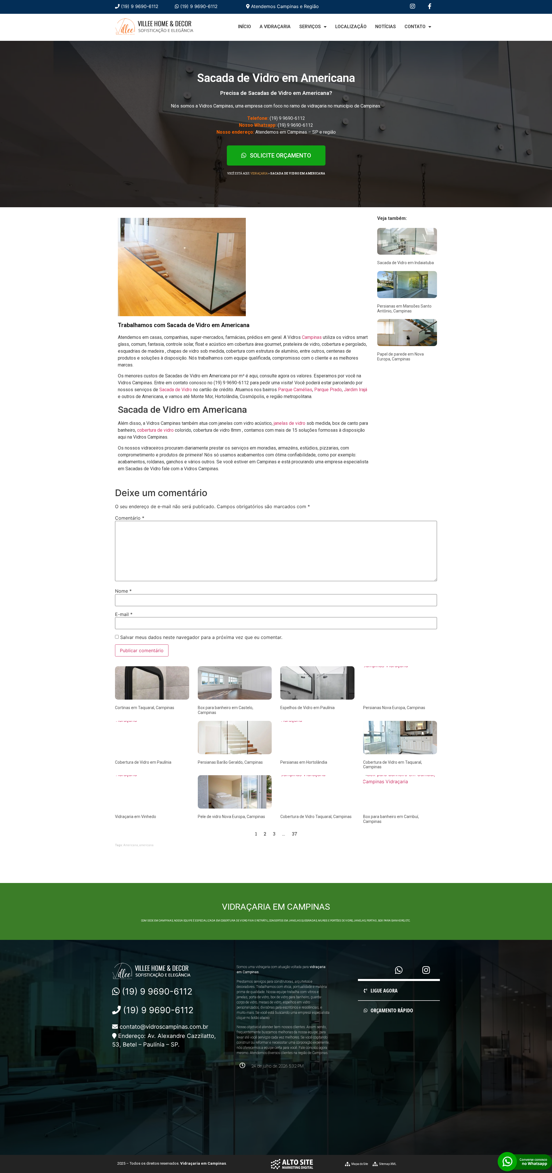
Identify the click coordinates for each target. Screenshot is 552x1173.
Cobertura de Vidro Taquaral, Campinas (316, 816)
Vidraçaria (259, 173)
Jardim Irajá (355, 389)
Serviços (310, 26)
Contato (415, 26)
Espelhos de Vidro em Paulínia (307, 707)
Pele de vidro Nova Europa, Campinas (231, 816)
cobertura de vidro (155, 430)
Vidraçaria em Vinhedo (135, 816)
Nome (123, 591)
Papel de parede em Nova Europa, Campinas (400, 356)
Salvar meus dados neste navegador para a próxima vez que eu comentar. (201, 637)
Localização (351, 26)
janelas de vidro (289, 423)
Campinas (312, 337)
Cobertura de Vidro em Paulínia (143, 762)
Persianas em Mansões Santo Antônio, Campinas (404, 308)
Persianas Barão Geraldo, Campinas (230, 762)
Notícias (385, 26)
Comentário (129, 518)
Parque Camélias (295, 389)
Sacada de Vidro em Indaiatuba (405, 262)
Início (244, 26)
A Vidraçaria (275, 26)
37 (294, 834)
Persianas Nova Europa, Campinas (394, 707)
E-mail (124, 614)
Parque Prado (328, 389)
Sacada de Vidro (175, 389)
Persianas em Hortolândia (303, 762)
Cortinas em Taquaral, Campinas (144, 707)
